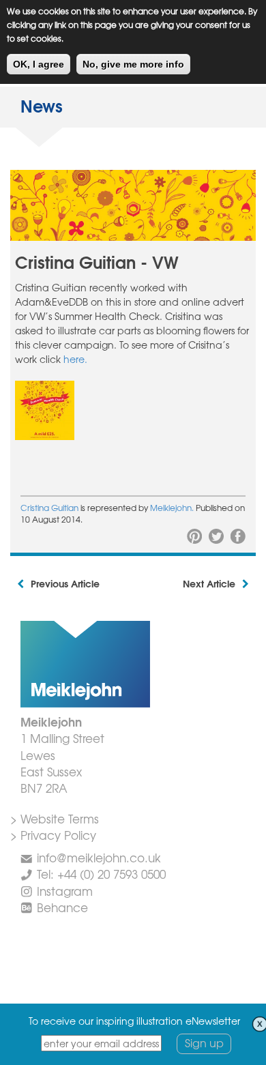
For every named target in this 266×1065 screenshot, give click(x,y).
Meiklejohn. (173, 507)
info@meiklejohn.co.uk (99, 857)
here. (75, 359)
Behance (62, 907)
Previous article (65, 583)
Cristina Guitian (49, 507)
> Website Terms (54, 818)
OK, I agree (38, 64)
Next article (209, 583)
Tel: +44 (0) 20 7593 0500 (101, 873)
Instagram (65, 890)
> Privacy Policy (53, 834)
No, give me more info (133, 64)
